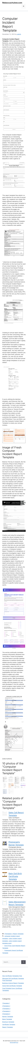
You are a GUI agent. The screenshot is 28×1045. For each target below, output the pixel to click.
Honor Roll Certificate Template (12, 986)
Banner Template (7, 1016)
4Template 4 (8, 934)
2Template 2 (6, 1006)
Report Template (18, 934)
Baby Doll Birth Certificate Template (15, 876)
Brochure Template (8, 1022)
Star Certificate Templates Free (12, 976)
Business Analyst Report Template (13, 983)
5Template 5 (6, 1014)
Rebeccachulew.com (12, 3)
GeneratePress (14, 1042)
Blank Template (7, 1019)
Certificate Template (8, 1024)
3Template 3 (6, 1008)
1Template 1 (6, 1003)
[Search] (23, 962)
